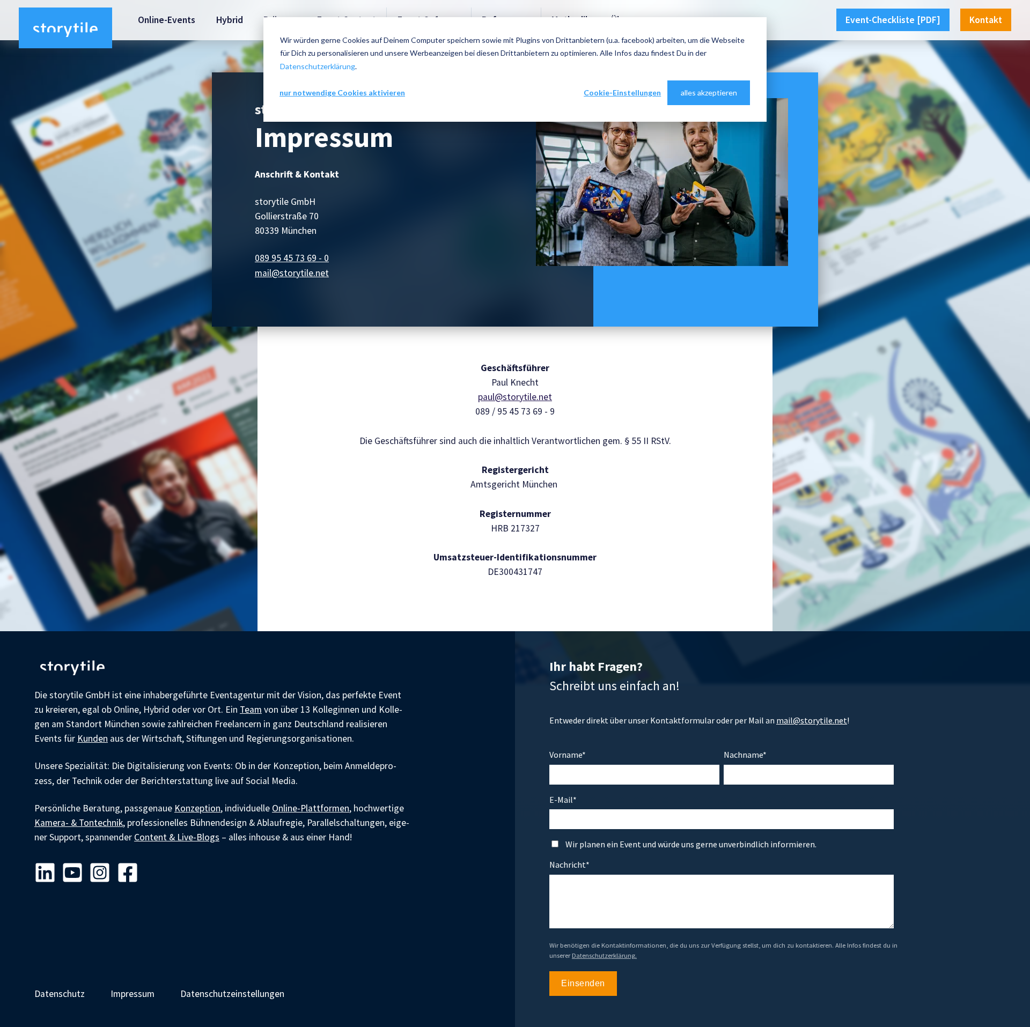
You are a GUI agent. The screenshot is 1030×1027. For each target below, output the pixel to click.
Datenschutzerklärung (317, 66)
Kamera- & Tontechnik (78, 823)
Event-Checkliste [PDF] (892, 20)
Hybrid (229, 20)
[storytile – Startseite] (65, 28)
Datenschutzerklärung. (604, 955)
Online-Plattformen (310, 808)
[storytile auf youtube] (72, 873)
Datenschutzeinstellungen (232, 994)
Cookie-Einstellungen (622, 92)
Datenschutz (59, 994)
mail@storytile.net (292, 273)
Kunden (92, 738)
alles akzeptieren (709, 92)
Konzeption (197, 808)
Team (251, 709)
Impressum (132, 994)
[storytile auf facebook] (127, 873)
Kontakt (985, 20)
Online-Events (166, 20)
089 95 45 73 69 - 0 (292, 258)
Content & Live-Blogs (176, 837)
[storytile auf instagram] (100, 873)
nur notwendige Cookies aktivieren (342, 92)
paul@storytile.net (515, 397)
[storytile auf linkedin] (45, 873)
